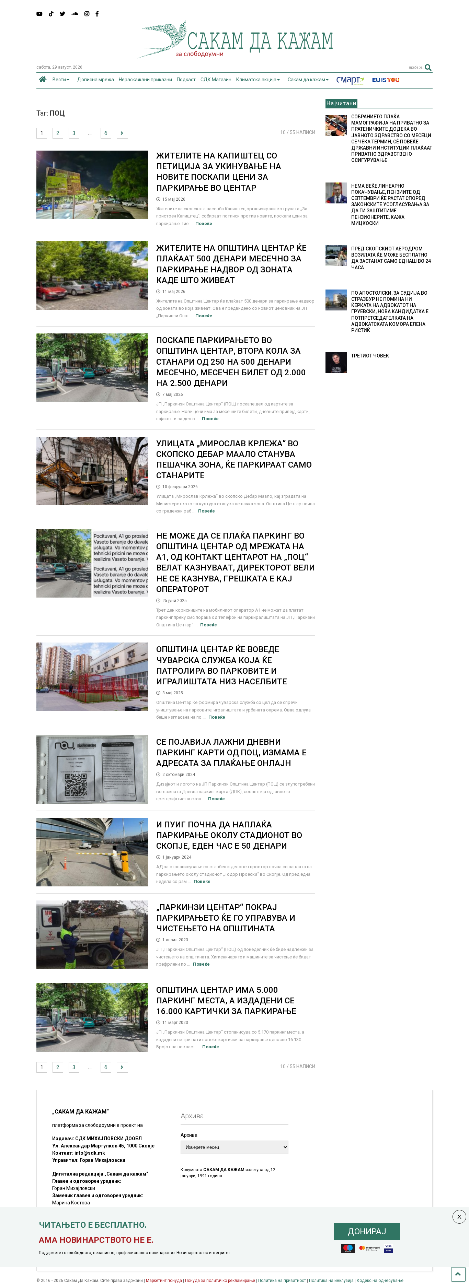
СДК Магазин (216, 79)
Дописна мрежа (95, 79)
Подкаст (186, 79)
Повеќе (203, 223)
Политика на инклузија (331, 1280)
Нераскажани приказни (145, 79)
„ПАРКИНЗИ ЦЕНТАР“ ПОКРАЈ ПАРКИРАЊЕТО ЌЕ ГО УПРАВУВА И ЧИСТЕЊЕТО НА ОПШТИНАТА (225, 918)
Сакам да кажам (306, 79)
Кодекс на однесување (380, 1280)
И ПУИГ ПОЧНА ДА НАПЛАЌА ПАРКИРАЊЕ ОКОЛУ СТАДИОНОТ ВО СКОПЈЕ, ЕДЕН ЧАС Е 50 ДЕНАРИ (229, 835)
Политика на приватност (282, 1280)
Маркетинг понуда (164, 1280)
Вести (59, 79)
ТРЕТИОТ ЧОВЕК (370, 355)
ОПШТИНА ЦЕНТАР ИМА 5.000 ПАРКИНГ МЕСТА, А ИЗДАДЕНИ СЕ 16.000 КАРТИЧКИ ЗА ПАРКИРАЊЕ (226, 1000)
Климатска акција (256, 79)
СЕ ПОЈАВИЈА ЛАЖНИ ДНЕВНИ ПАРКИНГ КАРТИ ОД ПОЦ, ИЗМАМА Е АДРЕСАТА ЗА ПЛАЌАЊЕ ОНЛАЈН (231, 752)
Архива (189, 1135)
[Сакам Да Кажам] (235, 56)
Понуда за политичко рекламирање (220, 1280)
